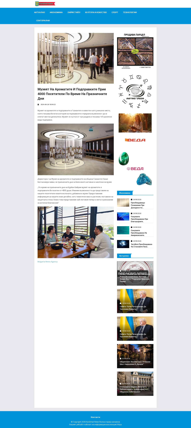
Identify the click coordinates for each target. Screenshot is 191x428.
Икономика (56, 12)
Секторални (43, 20)
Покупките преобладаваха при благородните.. (139, 219)
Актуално (39, 12)
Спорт (115, 12)
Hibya (119, 424)
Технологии (130, 12)
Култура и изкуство (96, 12)
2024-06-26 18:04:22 (48, 104)
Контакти (95, 417)
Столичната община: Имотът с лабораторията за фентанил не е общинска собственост (134, 389)
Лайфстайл (73, 12)
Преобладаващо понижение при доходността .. (138, 205)
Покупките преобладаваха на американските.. (139, 232)
